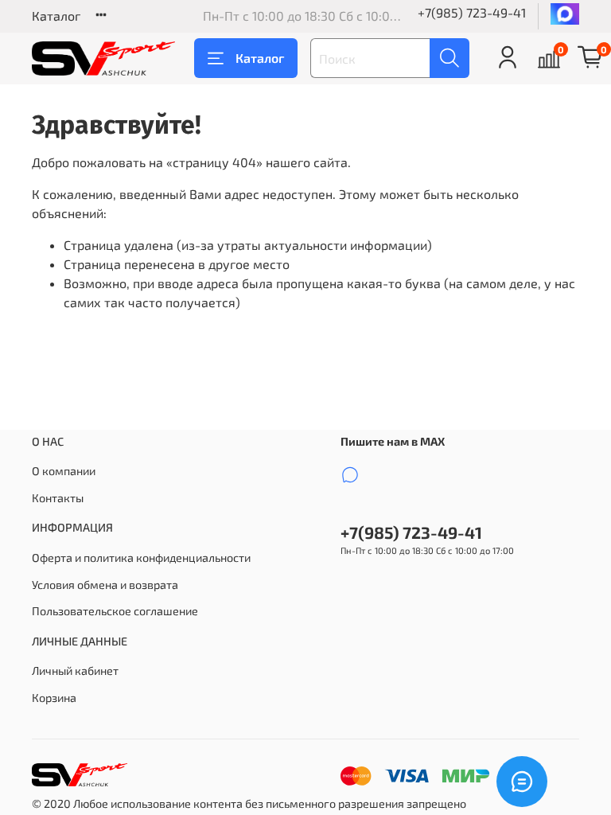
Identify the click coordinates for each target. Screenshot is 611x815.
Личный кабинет (75, 670)
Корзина (54, 697)
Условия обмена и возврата (105, 584)
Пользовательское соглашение (115, 611)
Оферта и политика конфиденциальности (141, 557)
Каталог (56, 15)
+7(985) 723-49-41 (472, 12)
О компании (63, 471)
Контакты (58, 498)
